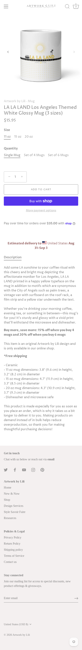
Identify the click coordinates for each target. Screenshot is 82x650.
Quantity (11, 148)
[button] (8, 52)
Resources (10, 518)
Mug (31, 101)
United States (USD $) (16, 624)
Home (7, 487)
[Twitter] (6, 470)
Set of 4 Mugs (34, 155)
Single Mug (12, 155)
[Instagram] (33, 470)
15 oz (17, 137)
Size (7, 130)
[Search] (67, 7)
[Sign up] (76, 598)
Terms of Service (14, 555)
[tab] (14, 257)
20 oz (29, 137)
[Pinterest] (42, 470)
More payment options (41, 211)
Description (13, 257)
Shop (7, 499)
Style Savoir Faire (14, 512)
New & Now (12, 493)
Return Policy (12, 543)
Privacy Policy (12, 537)
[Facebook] (15, 470)
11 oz (7, 137)
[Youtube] (24, 470)
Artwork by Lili (14, 101)
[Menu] (6, 6)
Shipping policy (13, 549)
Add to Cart (41, 189)
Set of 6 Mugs (58, 155)
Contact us (10, 561)
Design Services (13, 505)
